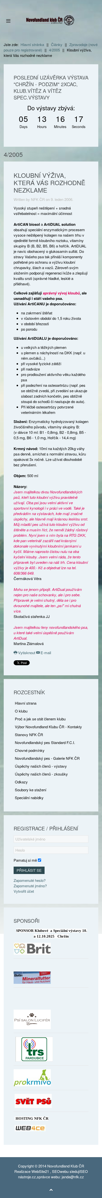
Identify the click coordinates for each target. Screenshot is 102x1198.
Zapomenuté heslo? (30, 880)
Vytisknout (26, 652)
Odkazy (21, 781)
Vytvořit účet (24, 891)
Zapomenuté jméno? (30, 885)
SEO (56, 1171)
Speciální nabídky (29, 797)
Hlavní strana (25, 703)
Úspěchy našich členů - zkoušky (41, 774)
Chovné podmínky (30, 750)
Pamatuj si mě (25, 860)
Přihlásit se (29, 870)
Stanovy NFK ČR (29, 734)
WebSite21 (40, 1171)
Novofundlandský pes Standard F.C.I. (45, 742)
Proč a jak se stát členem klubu (40, 718)
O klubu (21, 710)
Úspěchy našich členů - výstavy (41, 766)
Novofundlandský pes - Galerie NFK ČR (47, 758)
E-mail (45, 652)
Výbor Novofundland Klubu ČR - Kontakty (48, 726)
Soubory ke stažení (30, 789)
